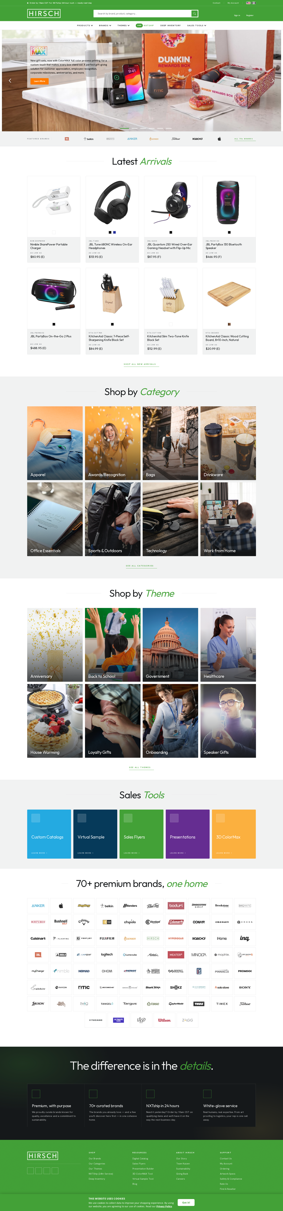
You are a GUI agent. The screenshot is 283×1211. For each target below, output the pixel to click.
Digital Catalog (140, 1158)
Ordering (224, 1168)
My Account (233, 3)
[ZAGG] (187, 1020)
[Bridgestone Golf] (199, 905)
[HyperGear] (176, 938)
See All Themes (140, 767)
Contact (216, 3)
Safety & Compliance (231, 1178)
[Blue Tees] (153, 905)
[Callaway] (84, 922)
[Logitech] (107, 954)
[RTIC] (84, 987)
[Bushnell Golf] (61, 922)
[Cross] (245, 922)
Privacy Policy (164, 1206)
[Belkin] (88, 138)
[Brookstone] (222, 905)
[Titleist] (175, 138)
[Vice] (141, 1020)
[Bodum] (176, 905)
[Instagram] (38, 1171)
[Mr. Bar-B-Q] (245, 954)
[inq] (245, 938)
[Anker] (132, 138)
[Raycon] (61, 987)
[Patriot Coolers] (130, 971)
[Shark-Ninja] (153, 987)
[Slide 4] (141, 128)
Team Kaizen (183, 1163)
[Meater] (176, 954)
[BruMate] (110, 138)
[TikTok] (55, 1171)
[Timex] (222, 1003)
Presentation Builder (143, 1168)
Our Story (181, 1158)
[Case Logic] (107, 922)
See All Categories (140, 565)
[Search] (194, 13)
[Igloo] (197, 138)
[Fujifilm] (107, 938)
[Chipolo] (130, 922)
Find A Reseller (228, 1188)
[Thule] (199, 1003)
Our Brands (95, 1158)
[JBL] (66, 138)
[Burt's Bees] (38, 922)
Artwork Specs (227, 1173)
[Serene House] (130, 987)
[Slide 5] (152, 128)
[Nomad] (84, 971)
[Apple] (219, 138)
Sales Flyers (138, 1163)
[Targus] (130, 1003)
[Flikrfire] (61, 938)
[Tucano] (95, 1020)
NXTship (145, 25)
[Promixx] (245, 971)
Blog (134, 1183)
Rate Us (224, 1183)
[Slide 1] (114, 128)
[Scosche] (107, 987)
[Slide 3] (131, 128)
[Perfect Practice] (176, 971)
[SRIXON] (38, 1003)
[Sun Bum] (61, 1003)
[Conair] (199, 922)
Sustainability (183, 1168)
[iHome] (222, 938)
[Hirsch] (153, 938)
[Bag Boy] (84, 905)
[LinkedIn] (47, 1171)
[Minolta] (199, 954)
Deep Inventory (170, 25)
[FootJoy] (84, 938)
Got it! (186, 1202)
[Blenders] (130, 905)
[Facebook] (30, 1171)
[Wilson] (164, 1020)
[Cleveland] (153, 922)
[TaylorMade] (176, 1003)
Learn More (39, 68)
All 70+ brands (244, 139)
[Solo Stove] (222, 987)
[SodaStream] (199, 987)
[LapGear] (84, 954)
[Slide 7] (169, 128)
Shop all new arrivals (140, 364)
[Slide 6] (160, 128)
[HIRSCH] (44, 13)
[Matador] (153, 954)
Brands (104, 25)
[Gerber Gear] (154, 138)
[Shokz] (176, 987)
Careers (180, 1178)
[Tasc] (153, 1003)
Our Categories (97, 1163)
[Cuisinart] (38, 938)
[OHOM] (107, 971)
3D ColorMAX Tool (142, 1173)
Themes (122, 25)
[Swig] (84, 1003)
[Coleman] (176, 922)
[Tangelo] (107, 1003)
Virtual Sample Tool (143, 1178)
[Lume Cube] (130, 954)
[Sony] (245, 987)
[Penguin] (153, 971)
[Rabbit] (38, 987)
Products (83, 25)
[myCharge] (38, 971)
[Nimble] (61, 971)
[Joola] (61, 954)
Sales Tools (195, 25)
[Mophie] (222, 954)
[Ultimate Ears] (118, 1020)
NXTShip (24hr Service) (101, 1173)
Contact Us (226, 1158)
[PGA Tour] (199, 971)
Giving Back (182, 1173)
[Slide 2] (123, 128)
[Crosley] (222, 922)
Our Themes (95, 1168)
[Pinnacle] (222, 971)
